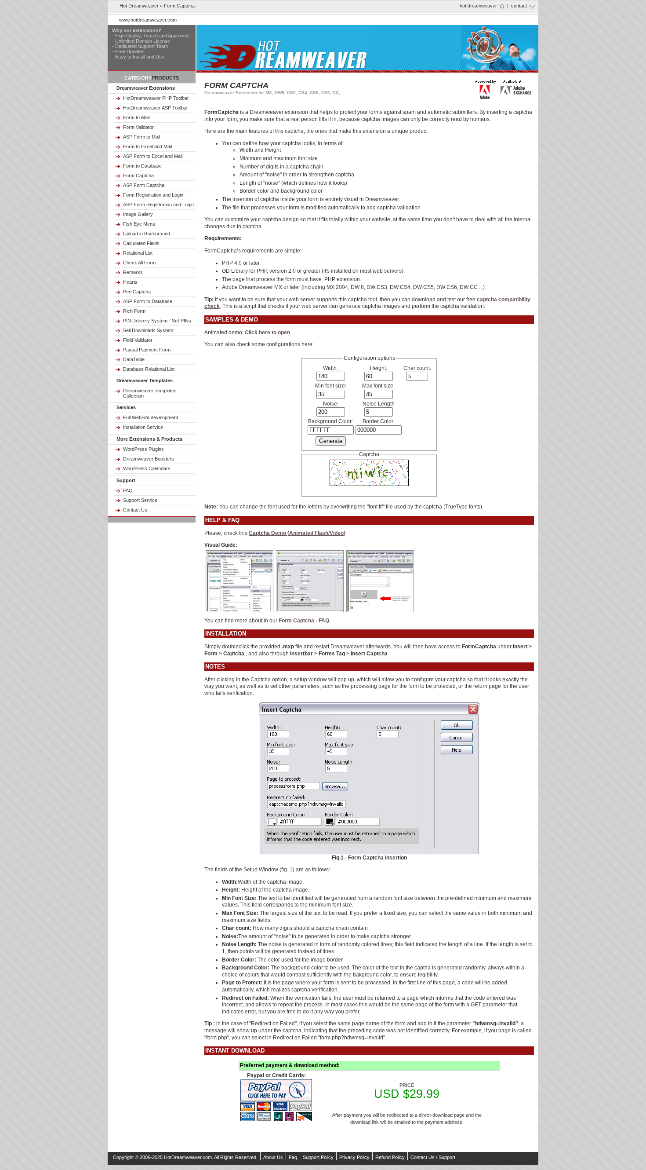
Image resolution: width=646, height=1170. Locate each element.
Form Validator (138, 127)
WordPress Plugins (143, 449)
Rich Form (134, 311)
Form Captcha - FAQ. (304, 621)
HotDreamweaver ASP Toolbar (155, 107)
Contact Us (135, 509)
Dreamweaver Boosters (148, 458)
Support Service (140, 500)
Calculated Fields (141, 243)
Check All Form (139, 262)
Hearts (130, 282)
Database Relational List (148, 369)
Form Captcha (138, 175)
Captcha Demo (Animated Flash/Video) (297, 533)
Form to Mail (136, 117)
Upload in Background (146, 233)
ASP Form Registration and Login (158, 204)
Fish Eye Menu (139, 224)
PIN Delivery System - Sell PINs (157, 320)
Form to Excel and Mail (147, 146)
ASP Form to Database (147, 301)
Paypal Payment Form (147, 349)
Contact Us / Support (432, 1157)
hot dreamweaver (478, 5)
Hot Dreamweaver (139, 5)
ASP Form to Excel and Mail (152, 156)
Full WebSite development (150, 417)
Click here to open (267, 332)
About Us (273, 1157)
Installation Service (143, 427)
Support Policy (318, 1157)
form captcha (179, 5)
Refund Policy (390, 1157)
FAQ (128, 490)
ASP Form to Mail (141, 136)
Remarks (133, 272)
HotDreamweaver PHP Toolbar (156, 98)
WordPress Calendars (147, 468)
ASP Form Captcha (143, 185)
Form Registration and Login (153, 194)
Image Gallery (138, 214)
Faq (293, 1157)
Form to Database (142, 165)
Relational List (137, 253)
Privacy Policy (354, 1157)
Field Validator (137, 340)
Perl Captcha (137, 291)
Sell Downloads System (148, 330)
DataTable (134, 359)
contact (519, 5)
